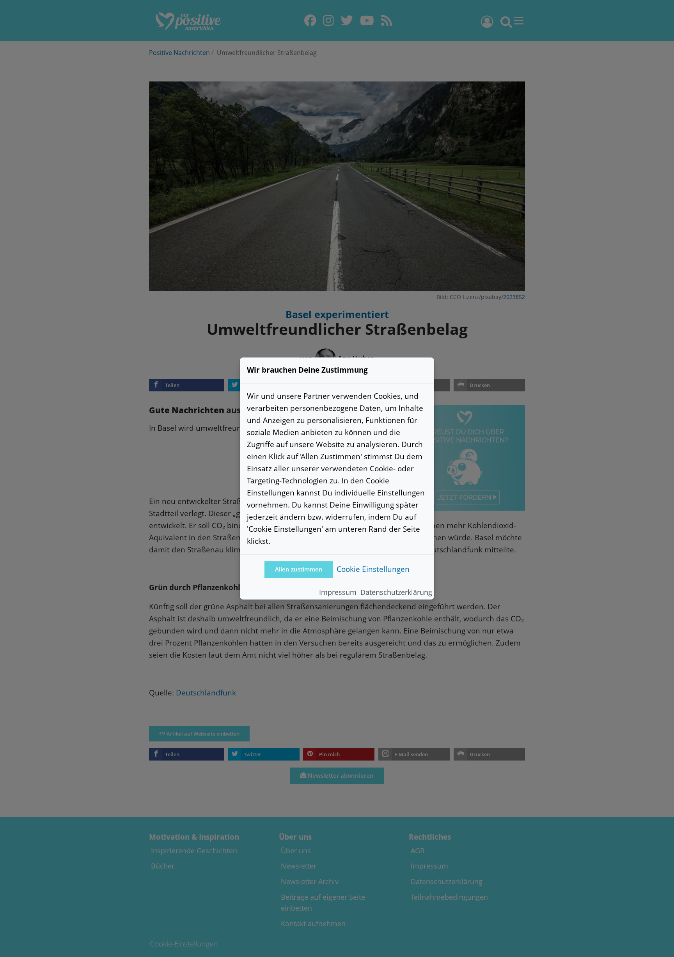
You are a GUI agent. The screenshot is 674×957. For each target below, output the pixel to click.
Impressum (338, 592)
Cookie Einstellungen (373, 569)
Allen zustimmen (299, 569)
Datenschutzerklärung (396, 592)
